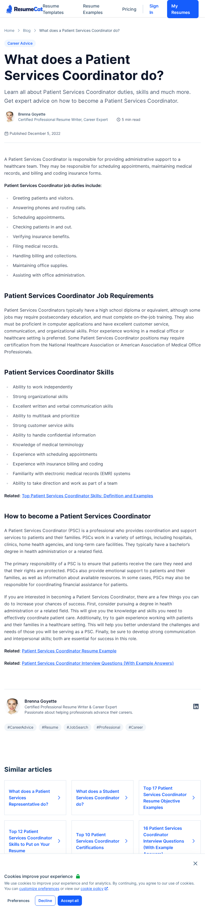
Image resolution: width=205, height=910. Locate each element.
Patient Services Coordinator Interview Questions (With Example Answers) (98, 663)
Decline (45, 900)
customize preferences (39, 888)
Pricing (129, 9)
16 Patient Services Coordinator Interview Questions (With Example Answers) (163, 841)
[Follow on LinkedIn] (196, 706)
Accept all (70, 900)
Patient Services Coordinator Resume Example (69, 650)
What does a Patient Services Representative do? (29, 798)
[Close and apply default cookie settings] (195, 863)
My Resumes (180, 9)
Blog (27, 30)
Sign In (154, 9)
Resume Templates (53, 9)
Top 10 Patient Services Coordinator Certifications (97, 841)
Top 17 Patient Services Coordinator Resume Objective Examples (165, 797)
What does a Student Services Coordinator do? (97, 798)
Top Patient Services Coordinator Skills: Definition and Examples (87, 495)
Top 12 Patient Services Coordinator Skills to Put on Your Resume (30, 841)
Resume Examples (93, 9)
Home (9, 30)
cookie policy (92, 888)
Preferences (18, 900)
